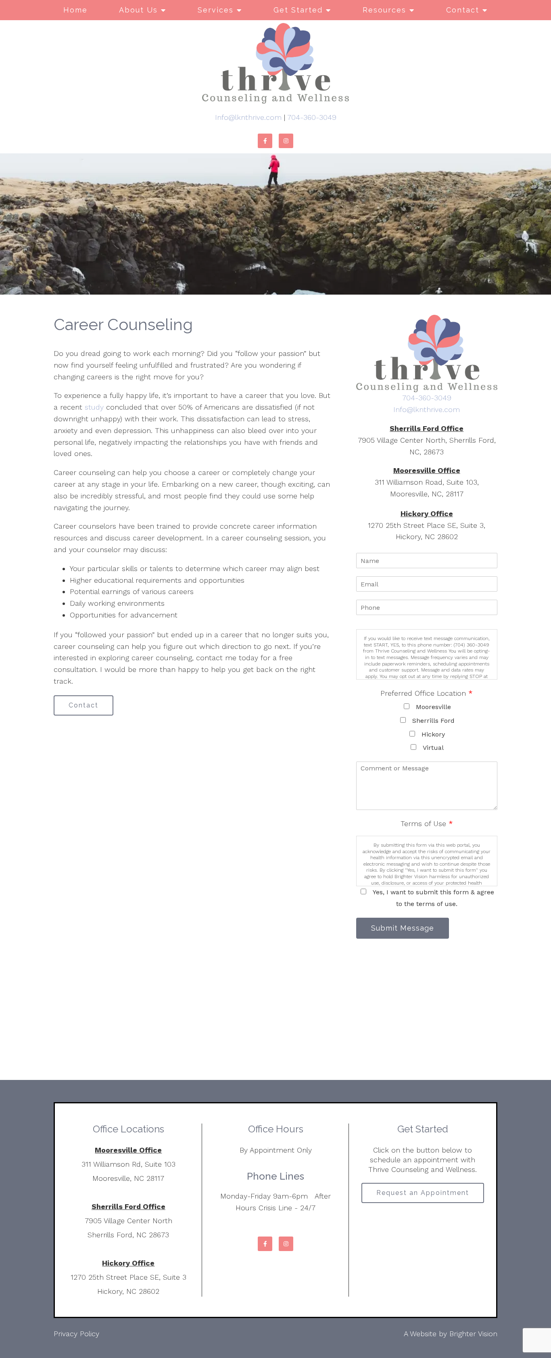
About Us (138, 10)
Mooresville (433, 707)
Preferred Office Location (426, 693)
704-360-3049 (311, 117)
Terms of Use (427, 823)
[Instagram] (286, 141)
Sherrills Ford (433, 720)
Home (75, 10)
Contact (462, 10)
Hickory (433, 734)
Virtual (433, 747)
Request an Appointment (422, 1193)
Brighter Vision (473, 1333)
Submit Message (402, 928)
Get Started (298, 10)
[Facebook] (265, 141)
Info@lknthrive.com (248, 117)
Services (216, 10)
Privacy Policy (76, 1333)
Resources (384, 10)
